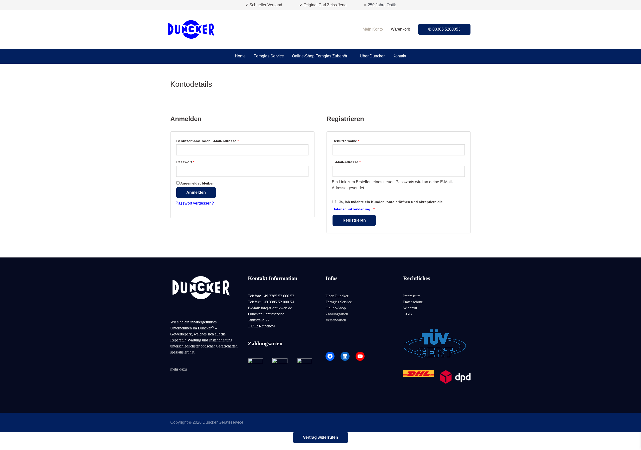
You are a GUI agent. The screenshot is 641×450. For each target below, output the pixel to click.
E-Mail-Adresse (356, 162)
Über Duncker (337, 296)
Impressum (411, 296)
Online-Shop (336, 308)
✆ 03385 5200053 (444, 29)
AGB (407, 314)
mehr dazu (178, 369)
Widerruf (410, 308)
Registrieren (354, 220)
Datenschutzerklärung (351, 209)
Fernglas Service (339, 302)
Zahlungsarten (337, 314)
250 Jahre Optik (382, 5)
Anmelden (196, 192)
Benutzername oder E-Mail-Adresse (217, 141)
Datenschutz (413, 302)
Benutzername (356, 141)
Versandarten (336, 320)
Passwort (195, 162)
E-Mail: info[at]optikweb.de (270, 308)
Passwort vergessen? (195, 203)
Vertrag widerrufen (320, 437)
